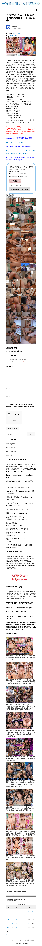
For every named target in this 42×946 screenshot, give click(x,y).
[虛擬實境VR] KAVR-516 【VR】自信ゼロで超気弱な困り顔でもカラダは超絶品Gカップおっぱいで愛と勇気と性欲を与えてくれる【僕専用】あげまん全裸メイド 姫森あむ (20, 882)
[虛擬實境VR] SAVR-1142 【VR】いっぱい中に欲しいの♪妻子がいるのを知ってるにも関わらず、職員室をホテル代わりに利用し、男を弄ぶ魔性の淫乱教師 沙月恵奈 (20, 783)
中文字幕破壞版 (11, 451)
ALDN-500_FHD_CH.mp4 (14, 142)
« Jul (7, 934)
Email (8, 396)
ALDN (11, 36)
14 (24, 919)
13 (20, 919)
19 (16, 923)
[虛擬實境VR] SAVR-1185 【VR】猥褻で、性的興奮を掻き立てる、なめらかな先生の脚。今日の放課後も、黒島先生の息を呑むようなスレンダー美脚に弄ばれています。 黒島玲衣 (20, 707)
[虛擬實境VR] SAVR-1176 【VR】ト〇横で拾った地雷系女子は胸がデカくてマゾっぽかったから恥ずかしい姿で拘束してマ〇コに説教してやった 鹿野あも (20, 733)
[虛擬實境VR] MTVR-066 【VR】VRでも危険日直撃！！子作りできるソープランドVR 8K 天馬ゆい (20, 857)
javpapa (14, 26)
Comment (10, 366)
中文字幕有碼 (16, 33)
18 (12, 923)
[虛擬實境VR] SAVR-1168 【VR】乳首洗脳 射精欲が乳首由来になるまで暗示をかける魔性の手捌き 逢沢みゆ (21, 758)
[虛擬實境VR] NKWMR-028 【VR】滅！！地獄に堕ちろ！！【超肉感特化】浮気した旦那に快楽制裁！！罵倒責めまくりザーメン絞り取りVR (20, 833)
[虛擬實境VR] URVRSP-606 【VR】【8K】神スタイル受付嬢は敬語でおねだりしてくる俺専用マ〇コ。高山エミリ (20, 657)
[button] (37, 10)
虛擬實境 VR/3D (11, 455)
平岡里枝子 (17, 36)
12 (16, 919)
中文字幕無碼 (10, 448)
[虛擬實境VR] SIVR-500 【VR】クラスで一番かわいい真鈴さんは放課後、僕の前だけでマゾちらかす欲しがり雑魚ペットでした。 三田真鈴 (20, 682)
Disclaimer (26, 943)
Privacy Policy (17, 943)
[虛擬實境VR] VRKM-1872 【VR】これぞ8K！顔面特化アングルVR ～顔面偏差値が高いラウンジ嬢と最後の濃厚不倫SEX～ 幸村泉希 (20, 809)
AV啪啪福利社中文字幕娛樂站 (26, 940)
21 (24, 923)
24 (8, 927)
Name (8, 388)
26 (16, 927)
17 (8, 923)
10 (8, 919)
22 (29, 923)
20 (20, 923)
